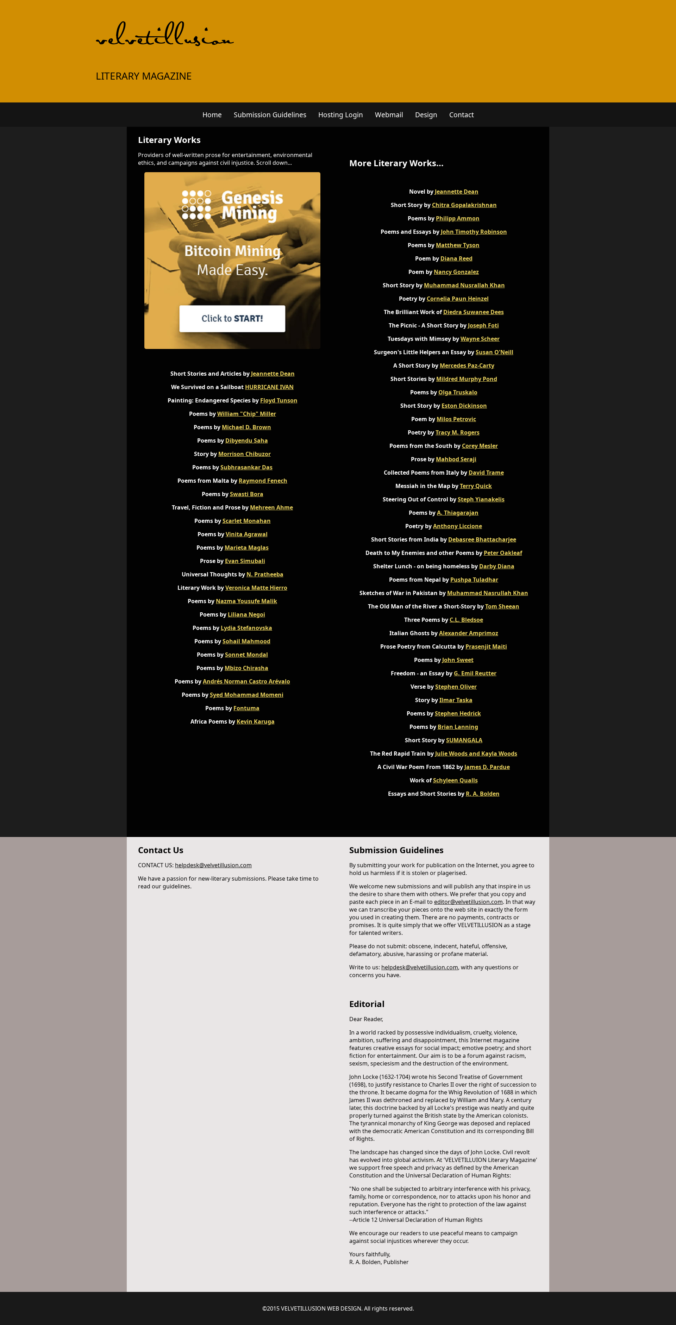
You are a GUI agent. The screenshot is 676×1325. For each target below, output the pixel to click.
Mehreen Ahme (271, 507)
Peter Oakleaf (503, 553)
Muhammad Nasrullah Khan (487, 593)
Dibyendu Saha (246, 440)
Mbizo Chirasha (246, 668)
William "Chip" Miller (246, 414)
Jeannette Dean (273, 373)
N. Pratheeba (264, 574)
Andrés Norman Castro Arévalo (246, 681)
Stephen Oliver (456, 686)
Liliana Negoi (246, 614)
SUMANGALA (464, 740)
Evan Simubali (245, 561)
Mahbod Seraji (456, 459)
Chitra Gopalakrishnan (464, 205)
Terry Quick (476, 486)
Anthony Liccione (457, 526)
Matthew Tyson (458, 245)
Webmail (389, 114)
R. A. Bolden (483, 794)
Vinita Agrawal (247, 534)
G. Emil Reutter (475, 673)
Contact (461, 114)
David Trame (486, 472)
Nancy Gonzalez (456, 272)
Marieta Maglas (247, 547)
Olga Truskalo (457, 392)
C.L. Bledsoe (466, 620)
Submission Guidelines (270, 114)
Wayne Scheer (480, 339)
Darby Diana (496, 566)
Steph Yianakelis (481, 499)
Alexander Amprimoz (468, 633)
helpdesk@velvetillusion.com (213, 865)
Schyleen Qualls (455, 780)
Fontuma (246, 708)
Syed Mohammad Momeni (246, 695)
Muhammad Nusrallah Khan (464, 285)
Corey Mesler (480, 446)
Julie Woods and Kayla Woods (476, 753)
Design (426, 114)
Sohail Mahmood (246, 641)
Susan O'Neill (494, 352)
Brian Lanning (458, 727)
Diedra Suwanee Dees (473, 312)
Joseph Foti (483, 325)
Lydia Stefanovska (246, 628)
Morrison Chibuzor (244, 454)
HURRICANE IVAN (269, 387)
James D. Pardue (487, 767)
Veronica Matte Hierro (256, 588)
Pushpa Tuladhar (474, 579)
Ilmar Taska (455, 700)
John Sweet (458, 660)
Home (212, 114)
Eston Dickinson (464, 406)
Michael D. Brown (246, 427)
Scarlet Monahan (247, 521)
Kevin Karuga (256, 721)
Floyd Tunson (279, 400)
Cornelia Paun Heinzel (458, 298)
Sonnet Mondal (246, 654)
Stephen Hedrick (458, 713)
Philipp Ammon (458, 218)
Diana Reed (456, 258)
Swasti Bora (246, 494)
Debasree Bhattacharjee (482, 539)
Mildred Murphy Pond (466, 379)
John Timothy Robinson (474, 232)
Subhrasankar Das (246, 467)
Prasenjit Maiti (486, 646)
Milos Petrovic (456, 419)
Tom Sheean (502, 606)
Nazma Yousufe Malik (246, 601)
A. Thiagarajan (457, 513)
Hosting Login (340, 114)
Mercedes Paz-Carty (467, 365)
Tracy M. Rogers (458, 432)
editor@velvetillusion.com (468, 902)
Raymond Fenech (263, 481)
